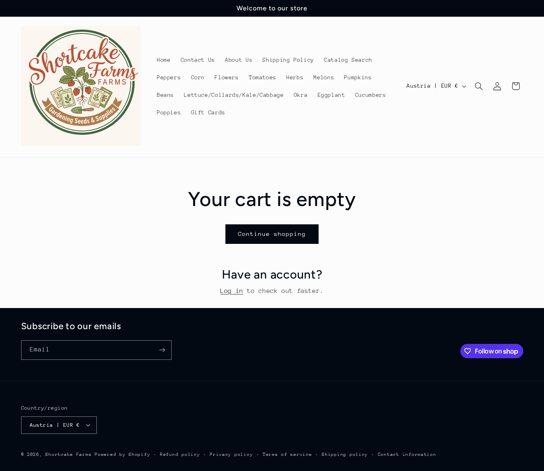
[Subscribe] (162, 350)
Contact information (407, 454)
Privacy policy (231, 454)
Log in (231, 290)
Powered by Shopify (122, 454)
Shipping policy (345, 454)
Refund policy (180, 454)
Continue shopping (272, 233)
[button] (479, 86)
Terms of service (287, 454)
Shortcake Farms (68, 454)
